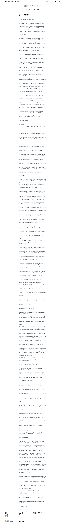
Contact (20, 514)
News (9, 1)
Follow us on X (36, 513)
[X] (57, 1)
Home (6, 1)
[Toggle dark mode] (55, 1)
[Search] (53, 1)
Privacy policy (21, 513)
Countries (16, 1)
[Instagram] (59, 1)
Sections (12, 1)
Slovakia (34, 9)
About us (19, 1)
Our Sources (21, 512)
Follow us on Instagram (38, 512)
